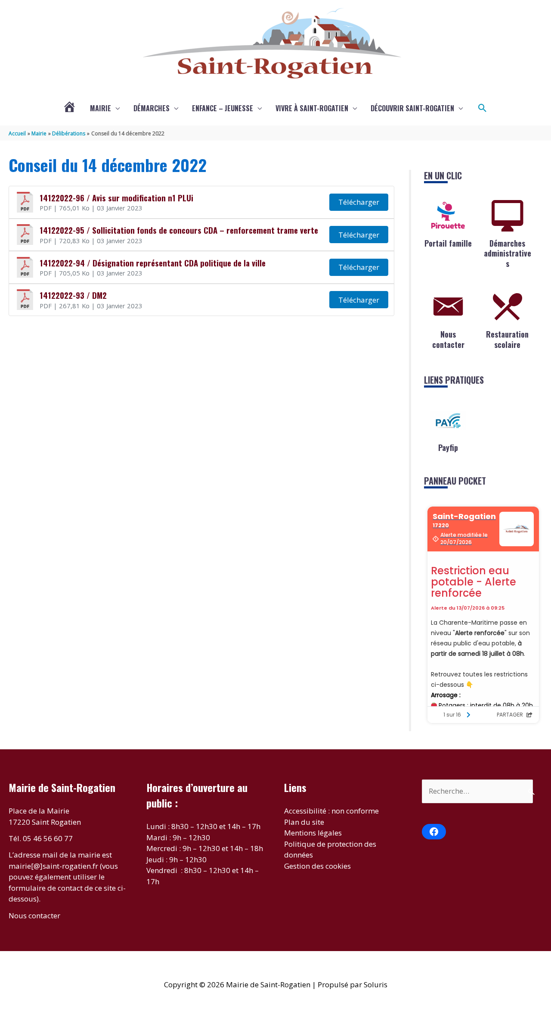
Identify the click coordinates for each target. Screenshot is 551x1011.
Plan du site (304, 822)
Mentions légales (313, 833)
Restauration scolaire (507, 339)
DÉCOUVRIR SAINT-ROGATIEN (412, 108)
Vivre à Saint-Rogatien (312, 108)
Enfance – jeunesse (222, 108)
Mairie (100, 108)
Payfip (448, 447)
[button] (482, 108)
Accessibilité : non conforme (331, 811)
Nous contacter (448, 339)
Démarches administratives (507, 253)
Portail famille (448, 243)
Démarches (151, 108)
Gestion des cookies (317, 866)
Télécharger (358, 202)
